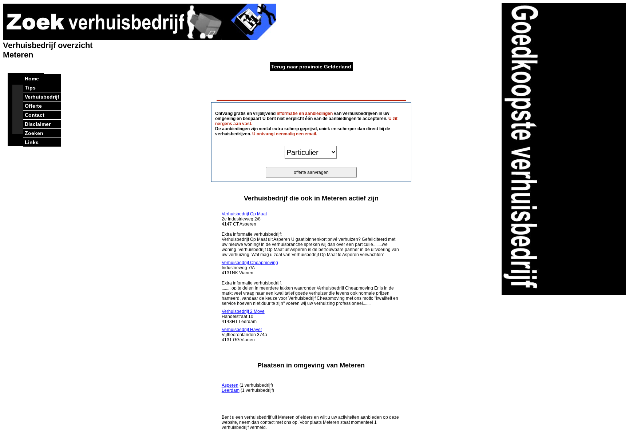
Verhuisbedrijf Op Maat (244, 213)
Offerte (33, 106)
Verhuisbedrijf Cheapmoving (250, 262)
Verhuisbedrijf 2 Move (243, 311)
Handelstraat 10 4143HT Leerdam (243, 316)
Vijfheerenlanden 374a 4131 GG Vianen (244, 334)
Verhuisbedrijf (42, 97)
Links (32, 142)
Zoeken (34, 133)
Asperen (230, 385)
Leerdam (231, 390)
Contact (34, 115)
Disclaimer (38, 124)
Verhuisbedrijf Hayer (242, 329)
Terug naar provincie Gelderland (311, 66)
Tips (30, 88)
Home (32, 78)
